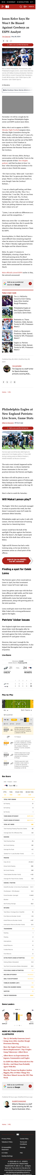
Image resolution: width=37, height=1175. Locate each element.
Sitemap (22, 1147)
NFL (9, 392)
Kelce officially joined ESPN (12, 272)
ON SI (3, 2)
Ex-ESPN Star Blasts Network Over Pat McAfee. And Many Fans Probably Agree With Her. (18, 1064)
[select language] (25, 7)
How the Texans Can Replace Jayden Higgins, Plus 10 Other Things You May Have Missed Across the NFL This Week (18, 1074)
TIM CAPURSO (16, 366)
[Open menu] (3, 6)
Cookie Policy (24, 1139)
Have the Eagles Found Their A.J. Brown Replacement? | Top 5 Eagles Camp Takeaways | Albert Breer (17, 1049)
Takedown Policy (7, 1142)
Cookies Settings (7, 1156)
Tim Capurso (6, 37)
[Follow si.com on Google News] (30, 283)
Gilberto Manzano (8, 423)
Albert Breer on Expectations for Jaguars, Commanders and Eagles (16, 1056)
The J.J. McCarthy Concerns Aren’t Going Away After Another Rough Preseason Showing (16, 1041)
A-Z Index (5, 1153)
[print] (14, 382)
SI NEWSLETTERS (23, 2)
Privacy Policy (6, 1139)
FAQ (21, 1153)
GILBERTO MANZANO (19, 1101)
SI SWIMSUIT (11, 2)
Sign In (31, 7)
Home (4, 392)
